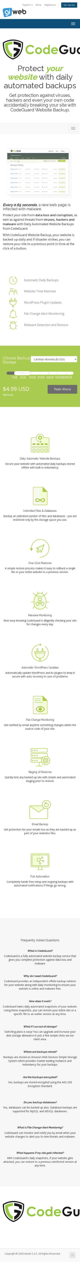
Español (27, 4)
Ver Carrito (69, 5)
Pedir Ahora (62, 389)
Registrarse (50, 4)
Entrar (39, 4)
